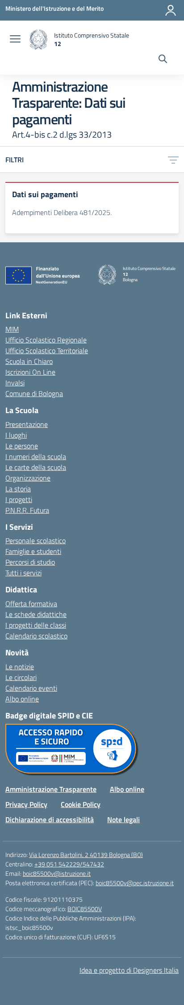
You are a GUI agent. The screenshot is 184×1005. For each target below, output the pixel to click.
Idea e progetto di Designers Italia (129, 970)
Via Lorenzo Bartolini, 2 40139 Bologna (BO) (86, 854)
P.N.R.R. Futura (27, 510)
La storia (18, 488)
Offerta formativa (31, 603)
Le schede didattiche (36, 614)
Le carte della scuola (35, 467)
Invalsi (15, 382)
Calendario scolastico (36, 635)
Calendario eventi (31, 688)
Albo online (22, 698)
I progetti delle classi (35, 625)
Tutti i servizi (23, 572)
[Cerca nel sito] (163, 60)
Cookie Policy (80, 804)
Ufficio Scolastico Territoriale (46, 350)
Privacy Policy (26, 804)
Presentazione (26, 424)
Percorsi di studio (30, 562)
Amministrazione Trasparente (50, 789)
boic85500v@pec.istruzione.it (135, 882)
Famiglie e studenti (33, 551)
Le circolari (21, 677)
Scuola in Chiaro (29, 361)
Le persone (21, 445)
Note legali (123, 819)
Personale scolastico (35, 540)
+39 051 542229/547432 (69, 864)
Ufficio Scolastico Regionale (46, 339)
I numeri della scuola (35, 456)
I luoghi (16, 435)
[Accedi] (171, 10)
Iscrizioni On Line (30, 372)
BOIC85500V (84, 908)
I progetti (18, 499)
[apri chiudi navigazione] (15, 39)
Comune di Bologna (34, 393)
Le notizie (19, 666)
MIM (12, 329)
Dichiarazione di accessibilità (49, 819)
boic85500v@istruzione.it (57, 873)
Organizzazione (27, 478)
